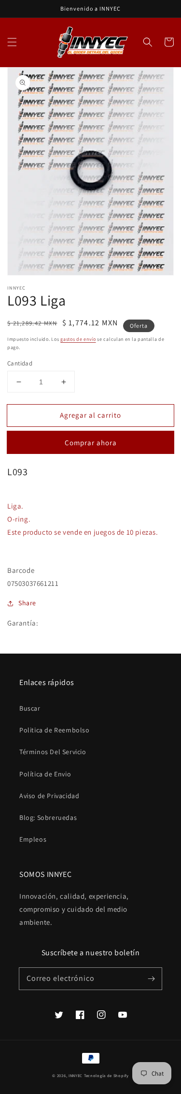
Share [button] (27, 602)
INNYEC (76, 1075)
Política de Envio (45, 774)
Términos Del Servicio (52, 751)
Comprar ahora (91, 442)
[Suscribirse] (151, 978)
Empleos (32, 839)
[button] (12, 42)
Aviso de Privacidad (49, 795)
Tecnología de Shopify (106, 1075)
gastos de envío (78, 339)
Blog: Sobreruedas (48, 817)
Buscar (30, 708)
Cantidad (19, 363)
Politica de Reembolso (54, 730)
